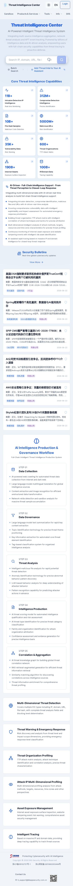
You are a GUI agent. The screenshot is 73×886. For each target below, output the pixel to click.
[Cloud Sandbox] (49, 60)
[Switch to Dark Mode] (49, 5)
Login (65, 3)
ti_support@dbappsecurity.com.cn (32, 880)
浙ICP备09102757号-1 (21, 864)
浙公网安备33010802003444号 (48, 864)
